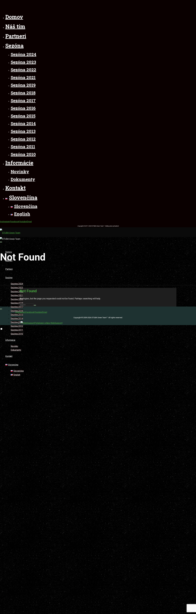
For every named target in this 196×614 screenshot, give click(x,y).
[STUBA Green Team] (10, 233)
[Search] (35, 305)
